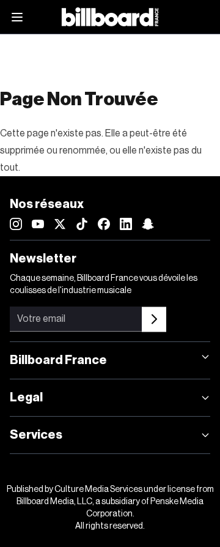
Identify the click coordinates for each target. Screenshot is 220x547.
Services (36, 435)
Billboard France (58, 360)
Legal (26, 398)
